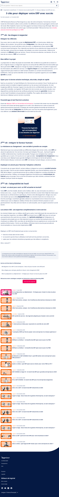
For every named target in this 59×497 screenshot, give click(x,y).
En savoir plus (32, 256)
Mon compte (4, 481)
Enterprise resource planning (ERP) (26, 10)
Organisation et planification (10, 10)
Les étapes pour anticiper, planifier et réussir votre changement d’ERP (21, 270)
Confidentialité (4, 460)
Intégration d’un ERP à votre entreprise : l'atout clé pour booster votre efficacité (24, 266)
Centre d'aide (4, 484)
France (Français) (11, 492)
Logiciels (3, 474)
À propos (3, 471)
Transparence (4, 463)
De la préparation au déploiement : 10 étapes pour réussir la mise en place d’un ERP (25, 273)
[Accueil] (1, 9)
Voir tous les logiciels (29, 281)
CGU (2, 466)
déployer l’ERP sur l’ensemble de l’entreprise (19, 103)
